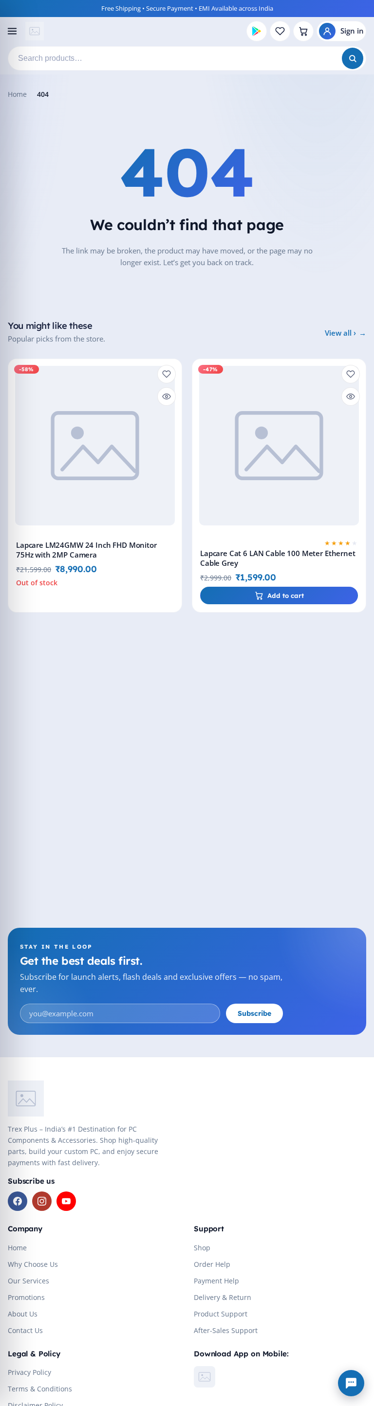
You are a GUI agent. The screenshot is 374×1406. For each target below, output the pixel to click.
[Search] (352, 58)
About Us (22, 1313)
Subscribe (254, 1013)
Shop (202, 1247)
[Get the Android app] (256, 31)
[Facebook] (17, 1201)
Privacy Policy (29, 1372)
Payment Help (216, 1280)
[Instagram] (42, 1201)
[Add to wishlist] (166, 374)
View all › (340, 333)
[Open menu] (12, 31)
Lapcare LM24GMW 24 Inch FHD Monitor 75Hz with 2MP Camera (86, 550)
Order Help (212, 1264)
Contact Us (25, 1330)
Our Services (28, 1280)
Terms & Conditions (40, 1388)
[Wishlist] (280, 31)
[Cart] (303, 31)
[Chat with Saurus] (351, 1383)
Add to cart (285, 595)
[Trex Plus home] (34, 31)
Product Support (220, 1313)
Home (17, 94)
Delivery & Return (222, 1297)
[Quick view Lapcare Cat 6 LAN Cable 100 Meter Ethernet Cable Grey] (350, 396)
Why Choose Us (33, 1264)
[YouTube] (66, 1201)
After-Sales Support (226, 1330)
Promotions (26, 1297)
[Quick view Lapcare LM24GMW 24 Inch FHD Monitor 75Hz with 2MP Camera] (166, 396)
